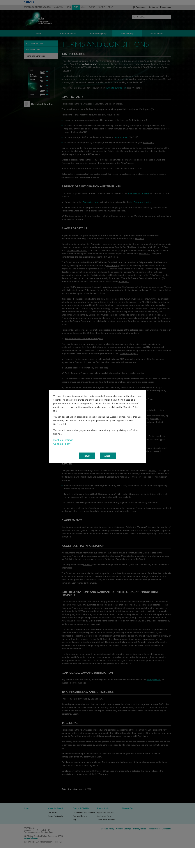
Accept (107, 455)
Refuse (87, 455)
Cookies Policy (62, 443)
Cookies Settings (63, 439)
